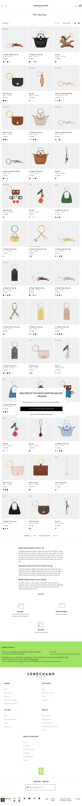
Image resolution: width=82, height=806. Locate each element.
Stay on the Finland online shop (41, 414)
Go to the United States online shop (41, 409)
